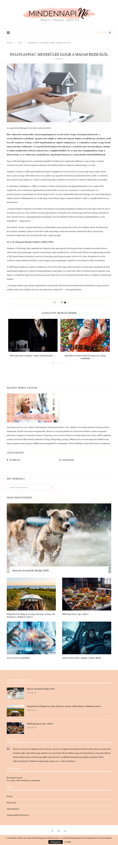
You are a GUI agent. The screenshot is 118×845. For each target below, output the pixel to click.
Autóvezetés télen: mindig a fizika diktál (81, 658)
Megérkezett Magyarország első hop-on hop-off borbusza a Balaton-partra (30, 615)
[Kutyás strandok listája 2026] (59, 538)
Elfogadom (56, 842)
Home (9, 42)
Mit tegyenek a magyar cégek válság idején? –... (33, 355)
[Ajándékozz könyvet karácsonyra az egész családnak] (85, 335)
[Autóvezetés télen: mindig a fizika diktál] (86, 638)
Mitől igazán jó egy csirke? (75, 614)
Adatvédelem (13, 808)
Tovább (68, 842)
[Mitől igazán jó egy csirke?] (86, 594)
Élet (20, 42)
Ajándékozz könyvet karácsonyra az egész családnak (85, 357)
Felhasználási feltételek (18, 815)
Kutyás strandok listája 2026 (31, 570)
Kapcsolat (11, 802)
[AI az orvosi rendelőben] (31, 638)
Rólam (10, 796)
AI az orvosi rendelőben (18, 658)
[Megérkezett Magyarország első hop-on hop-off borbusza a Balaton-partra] (31, 594)
